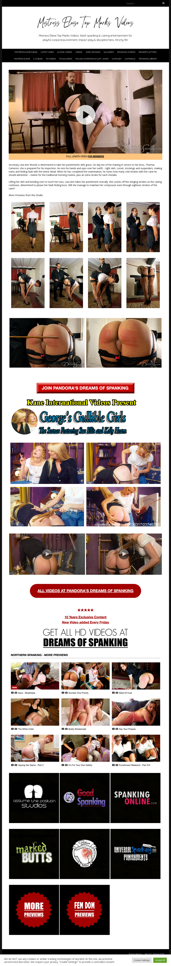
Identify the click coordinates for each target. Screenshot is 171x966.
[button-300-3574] (135, 830)
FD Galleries (65, 58)
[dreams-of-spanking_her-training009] (66, 203)
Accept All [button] (160, 960)
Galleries (109, 52)
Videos (78, 52)
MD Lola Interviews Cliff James (92, 58)
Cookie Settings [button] (142, 960)
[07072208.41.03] (34, 886)
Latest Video (47, 52)
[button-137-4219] (34, 830)
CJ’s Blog (38, 58)
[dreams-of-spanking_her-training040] (28, 259)
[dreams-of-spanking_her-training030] (66, 259)
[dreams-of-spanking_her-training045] (47, 318)
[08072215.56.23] (85, 710)
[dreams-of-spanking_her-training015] (104, 203)
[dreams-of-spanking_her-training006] (28, 203)
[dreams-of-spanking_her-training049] (124, 318)
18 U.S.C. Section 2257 (154, 954)
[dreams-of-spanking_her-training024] (143, 203)
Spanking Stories (126, 52)
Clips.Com (116, 58)
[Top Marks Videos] (85, 15)
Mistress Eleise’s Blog (26, 52)
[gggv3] (47, 534)
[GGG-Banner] (85, 417)
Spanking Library (148, 58)
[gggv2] (124, 534)
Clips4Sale (130, 58)
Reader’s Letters (147, 52)
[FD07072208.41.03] (85, 886)
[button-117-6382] (135, 774)
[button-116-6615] (85, 774)
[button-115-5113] (34, 774)
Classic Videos (64, 52)
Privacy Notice (135, 954)
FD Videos (51, 58)
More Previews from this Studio (26, 195)
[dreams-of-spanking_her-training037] (143, 259)
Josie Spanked (93, 52)
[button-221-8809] (85, 830)
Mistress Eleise (22, 58)
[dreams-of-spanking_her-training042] (104, 259)
